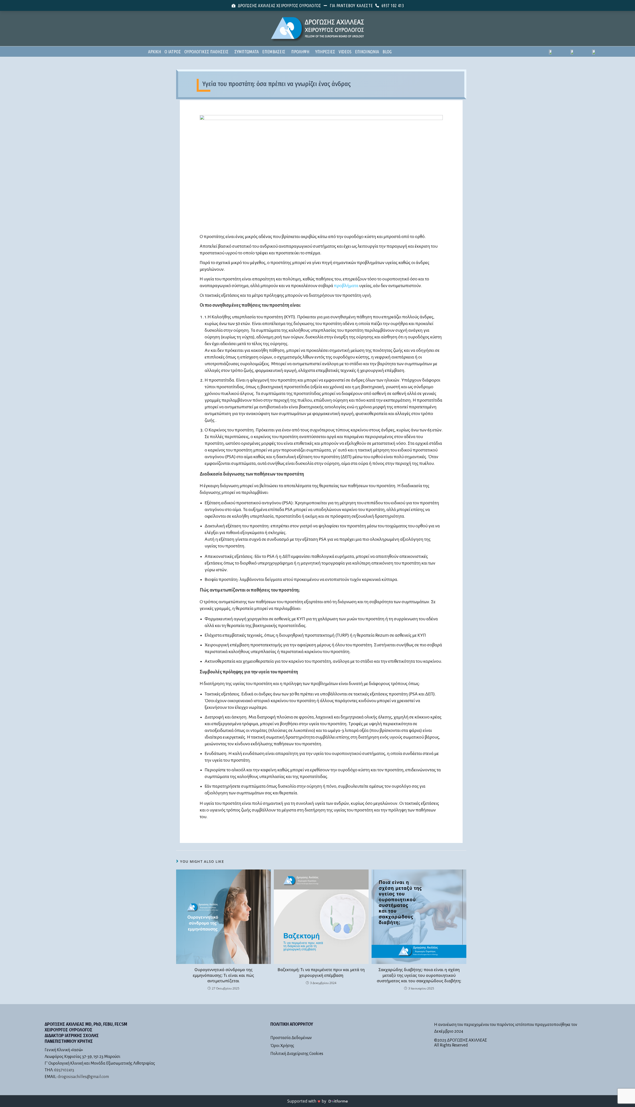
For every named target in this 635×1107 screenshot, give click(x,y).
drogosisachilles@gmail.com (83, 1077)
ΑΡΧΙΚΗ (154, 51)
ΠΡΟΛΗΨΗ (300, 51)
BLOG (387, 51)
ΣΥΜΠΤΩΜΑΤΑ (246, 51)
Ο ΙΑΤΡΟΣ (172, 51)
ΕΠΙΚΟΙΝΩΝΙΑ (367, 51)
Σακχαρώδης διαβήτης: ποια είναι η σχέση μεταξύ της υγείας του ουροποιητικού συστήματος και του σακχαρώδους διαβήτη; (419, 975)
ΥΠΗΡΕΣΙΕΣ (325, 51)
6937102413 (64, 1070)
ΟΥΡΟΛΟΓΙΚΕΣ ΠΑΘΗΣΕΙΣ (206, 51)
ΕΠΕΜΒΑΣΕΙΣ (273, 51)
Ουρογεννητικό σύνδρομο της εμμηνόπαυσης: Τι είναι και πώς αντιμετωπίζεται (223, 975)
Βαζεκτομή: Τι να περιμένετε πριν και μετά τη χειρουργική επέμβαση (321, 972)
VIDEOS (345, 51)
